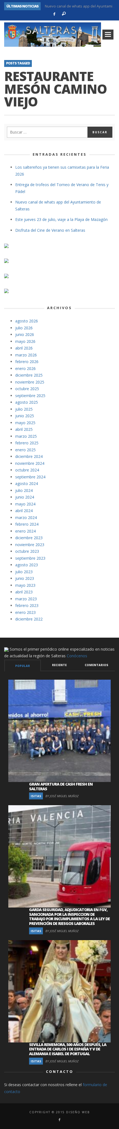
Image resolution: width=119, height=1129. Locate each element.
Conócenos (77, 655)
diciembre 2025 (29, 375)
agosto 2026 (26, 321)
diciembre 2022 (29, 619)
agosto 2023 (26, 564)
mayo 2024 (25, 504)
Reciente (59, 665)
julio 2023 (24, 571)
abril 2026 (24, 348)
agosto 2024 (26, 483)
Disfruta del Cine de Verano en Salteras (50, 230)
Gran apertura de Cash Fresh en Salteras (61, 786)
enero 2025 (25, 449)
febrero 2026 (26, 361)
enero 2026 (25, 368)
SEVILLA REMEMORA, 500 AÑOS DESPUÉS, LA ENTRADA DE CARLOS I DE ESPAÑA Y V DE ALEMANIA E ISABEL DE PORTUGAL (67, 1049)
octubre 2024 (27, 470)
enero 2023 (25, 612)
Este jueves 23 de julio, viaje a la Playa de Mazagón (61, 219)
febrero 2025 (26, 442)
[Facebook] (54, 14)
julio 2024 (24, 490)
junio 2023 (24, 578)
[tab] (22, 665)
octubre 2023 (27, 551)
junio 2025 (24, 415)
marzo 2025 (26, 436)
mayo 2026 (25, 341)
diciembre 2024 (29, 456)
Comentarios (96, 665)
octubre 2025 (27, 388)
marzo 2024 (26, 517)
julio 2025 (24, 409)
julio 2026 (24, 327)
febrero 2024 (26, 524)
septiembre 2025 (30, 395)
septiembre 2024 (30, 476)
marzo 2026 (26, 355)
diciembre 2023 (29, 537)
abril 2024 (24, 510)
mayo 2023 (25, 585)
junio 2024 (24, 497)
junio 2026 (24, 334)
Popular (22, 666)
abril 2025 (24, 429)
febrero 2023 (26, 605)
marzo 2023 (26, 598)
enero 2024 (25, 531)
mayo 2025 (25, 422)
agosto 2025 (26, 402)
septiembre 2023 (30, 558)
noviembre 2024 (29, 463)
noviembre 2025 (29, 382)
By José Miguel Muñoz (62, 796)
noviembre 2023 (29, 544)
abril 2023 (24, 592)
